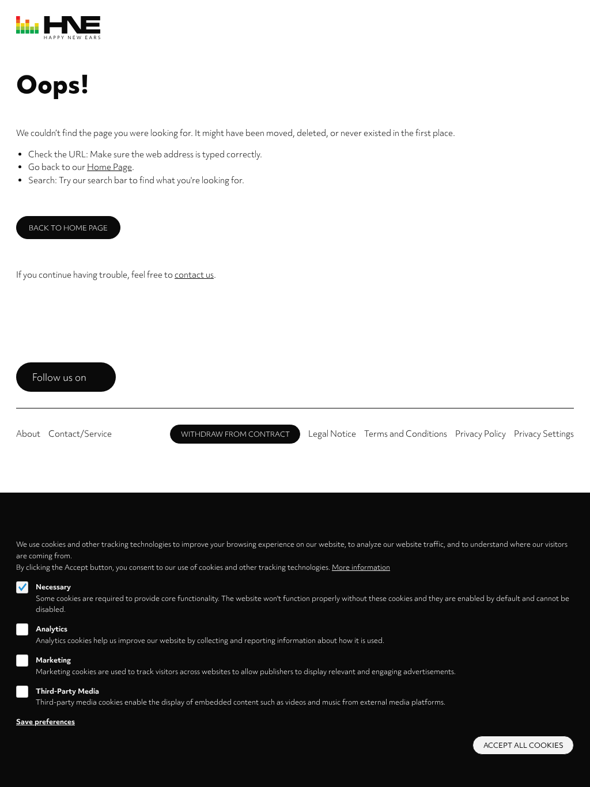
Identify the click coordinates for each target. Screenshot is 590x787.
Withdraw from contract (235, 434)
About (28, 434)
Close (569, 532)
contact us (194, 275)
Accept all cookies (523, 745)
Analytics (51, 629)
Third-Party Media (67, 691)
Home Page (109, 167)
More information (361, 567)
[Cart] (554, 28)
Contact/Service (80, 434)
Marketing (53, 660)
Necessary (53, 587)
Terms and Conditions (405, 434)
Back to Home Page (68, 228)
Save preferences (45, 722)
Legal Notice (332, 434)
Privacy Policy (480, 434)
